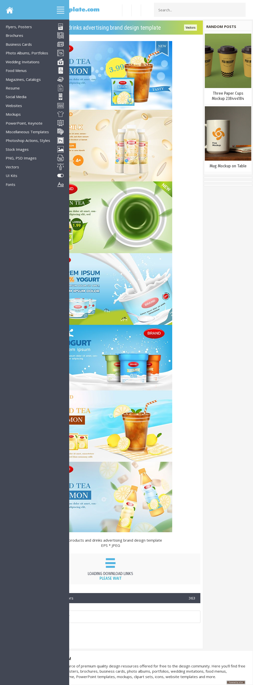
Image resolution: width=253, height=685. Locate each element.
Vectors (190, 27)
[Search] (240, 10)
